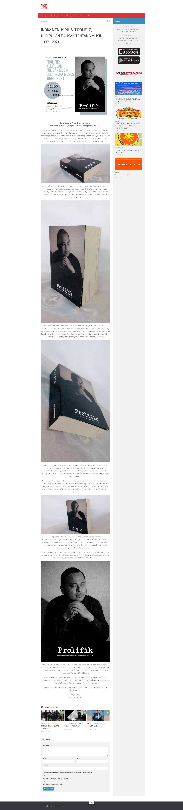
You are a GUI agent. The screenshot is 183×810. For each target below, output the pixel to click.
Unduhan (79, 16)
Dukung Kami (70, 16)
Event (117, 121)
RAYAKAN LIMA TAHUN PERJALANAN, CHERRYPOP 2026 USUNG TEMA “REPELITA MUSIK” (127, 125)
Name (45, 758)
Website (45, 765)
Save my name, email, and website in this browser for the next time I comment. (68, 772)
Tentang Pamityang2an (56, 16)
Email (79, 758)
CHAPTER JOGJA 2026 (122, 175)
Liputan (44, 21)
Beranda (43, 16)
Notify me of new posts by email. (53, 784)
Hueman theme (63, 806)
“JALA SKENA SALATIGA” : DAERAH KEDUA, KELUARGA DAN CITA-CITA (50, 725)
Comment (46, 745)
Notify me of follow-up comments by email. (56, 778)
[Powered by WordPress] (47, 806)
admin (44, 47)
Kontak (87, 16)
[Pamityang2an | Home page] (44, 7)
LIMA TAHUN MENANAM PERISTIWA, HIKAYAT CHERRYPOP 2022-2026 (127, 100)
